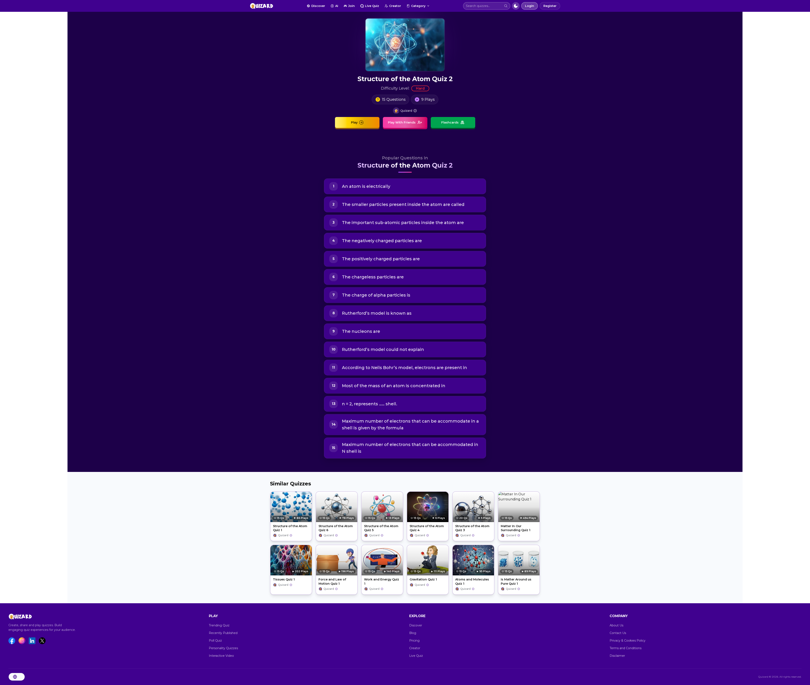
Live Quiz (372, 6)
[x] (42, 640)
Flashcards (450, 122)
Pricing (414, 640)
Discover (318, 6)
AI (336, 6)
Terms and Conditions (625, 648)
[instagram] (22, 640)
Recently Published (223, 633)
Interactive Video (221, 656)
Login (529, 6)
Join (351, 6)
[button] (505, 5)
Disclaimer (617, 656)
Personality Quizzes (223, 648)
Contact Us (618, 633)
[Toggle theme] (516, 6)
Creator (395, 6)
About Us (616, 625)
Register (549, 6)
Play (354, 122)
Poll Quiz (215, 640)
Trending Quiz (219, 625)
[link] (405, 111)
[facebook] (11, 640)
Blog (412, 633)
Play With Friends (402, 122)
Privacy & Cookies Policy (627, 640)
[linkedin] (32, 640)
